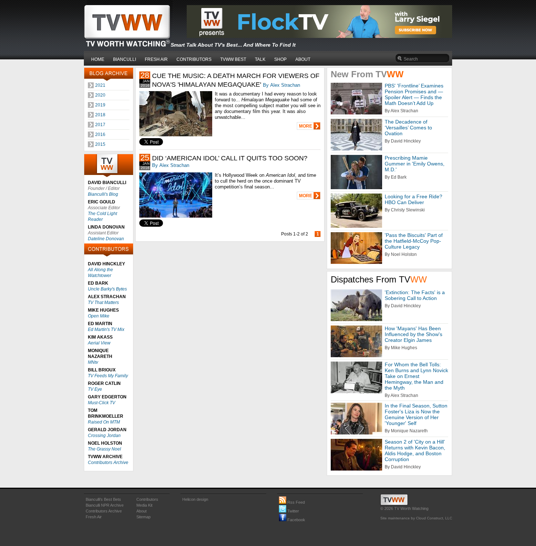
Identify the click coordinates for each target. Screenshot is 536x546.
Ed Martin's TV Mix (106, 329)
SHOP (280, 59)
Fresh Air (94, 517)
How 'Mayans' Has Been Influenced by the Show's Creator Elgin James (413, 334)
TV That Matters (103, 302)
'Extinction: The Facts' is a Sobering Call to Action (415, 295)
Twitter (292, 511)
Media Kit (144, 505)
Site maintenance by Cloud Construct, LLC (416, 518)
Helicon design (195, 499)
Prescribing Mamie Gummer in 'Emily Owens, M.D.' (414, 163)
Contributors (147, 499)
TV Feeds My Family (108, 375)
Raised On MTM (104, 422)
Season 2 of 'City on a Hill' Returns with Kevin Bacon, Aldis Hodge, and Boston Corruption (415, 450)
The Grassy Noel (104, 449)
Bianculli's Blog (103, 194)
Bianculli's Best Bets (103, 499)
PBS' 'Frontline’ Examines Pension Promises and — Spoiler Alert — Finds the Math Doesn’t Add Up (414, 94)
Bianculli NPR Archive (105, 505)
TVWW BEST (233, 59)
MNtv (93, 362)
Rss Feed (295, 502)
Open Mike (98, 316)
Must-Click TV (101, 402)
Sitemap (143, 517)
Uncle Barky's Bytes (107, 289)
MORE (305, 126)
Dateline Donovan (106, 238)
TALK (260, 59)
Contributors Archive (108, 462)
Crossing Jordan (104, 435)
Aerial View (99, 343)
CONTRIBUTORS (193, 59)
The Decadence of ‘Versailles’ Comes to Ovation (408, 127)
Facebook (295, 520)
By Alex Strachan (281, 85)
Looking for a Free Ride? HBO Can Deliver (413, 199)
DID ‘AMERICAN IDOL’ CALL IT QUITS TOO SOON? (229, 158)
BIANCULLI (124, 59)
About (141, 511)
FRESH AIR (156, 59)
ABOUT (302, 59)
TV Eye (95, 389)
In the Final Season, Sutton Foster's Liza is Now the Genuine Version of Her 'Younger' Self (416, 414)
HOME (97, 59)
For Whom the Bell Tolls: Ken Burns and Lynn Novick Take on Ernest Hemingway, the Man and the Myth (416, 376)
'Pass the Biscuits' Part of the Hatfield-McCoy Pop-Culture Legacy (414, 241)
